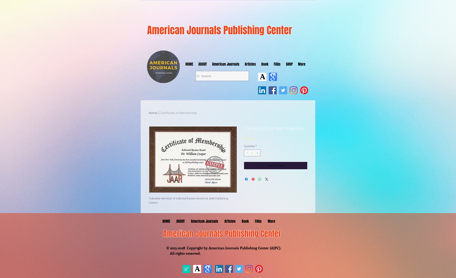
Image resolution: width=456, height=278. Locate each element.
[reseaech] (187, 269)
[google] (273, 77)
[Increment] (257, 153)
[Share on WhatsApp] (260, 179)
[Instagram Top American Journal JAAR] (294, 90)
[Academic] (262, 77)
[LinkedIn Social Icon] (262, 90)
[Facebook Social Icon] (273, 90)
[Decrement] (247, 153)
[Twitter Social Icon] (283, 90)
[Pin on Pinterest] (253, 179)
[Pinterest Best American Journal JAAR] (304, 90)
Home (153, 113)
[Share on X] (267, 179)
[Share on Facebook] (246, 179)
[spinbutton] (252, 153)
